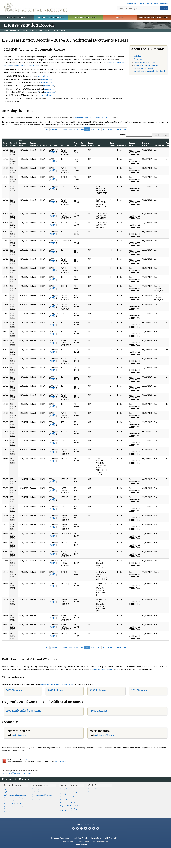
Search (164, 8)
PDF (51, 152)
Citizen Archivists (134, 3)
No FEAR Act (108, 838)
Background (139, 59)
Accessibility (64, 838)
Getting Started (66, 789)
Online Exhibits (9, 812)
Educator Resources (85, 17)
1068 (82, 129)
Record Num (13, 144)
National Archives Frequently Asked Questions (70, 793)
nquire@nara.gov (19, 735)
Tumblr (85, 828)
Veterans (35, 803)
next (119, 129)
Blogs (93, 828)
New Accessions (94, 792)
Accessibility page (62, 762)
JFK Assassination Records (39, 30)
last (124, 129)
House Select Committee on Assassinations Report (146, 66)
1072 (104, 129)
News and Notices (94, 789)
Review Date (145, 144)
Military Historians (38, 792)
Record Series (132, 144)
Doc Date (53, 145)
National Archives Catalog (13, 798)
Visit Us (119, 17)
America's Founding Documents (154, 17)
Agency (43, 145)
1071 (99, 129)
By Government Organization (15, 795)
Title (98, 145)
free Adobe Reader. (30, 760)
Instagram (81, 828)
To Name (83, 144)
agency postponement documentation (56, 684)
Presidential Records (12, 801)
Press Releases (98, 710)
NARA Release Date (22, 143)
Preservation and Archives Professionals (42, 796)
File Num (76, 144)
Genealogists (37, 789)
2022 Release (97, 690)
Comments (159, 145)
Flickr (97, 828)
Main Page (138, 56)
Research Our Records (17, 17)
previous (54, 129)
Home (6, 30)
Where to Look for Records (70, 803)
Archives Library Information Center (14, 808)
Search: (122, 134)
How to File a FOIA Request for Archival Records (71, 810)
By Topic (7, 789)
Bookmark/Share (150, 3)
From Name (91, 144)
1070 (93, 129)
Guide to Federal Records (69, 797)
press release (43, 76)
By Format (8, 792)
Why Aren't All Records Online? (71, 806)
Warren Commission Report (146, 62)
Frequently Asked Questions (23, 710)
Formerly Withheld (34, 144)
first (47, 129)
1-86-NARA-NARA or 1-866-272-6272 (85, 844)
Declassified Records (68, 800)
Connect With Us (85, 824)
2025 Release (14, 690)
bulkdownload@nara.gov (102, 669)
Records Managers (39, 800)
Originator (122, 145)
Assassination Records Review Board (149, 71)
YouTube (89, 828)
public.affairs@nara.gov (105, 735)
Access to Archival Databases (15, 804)
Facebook (73, 828)
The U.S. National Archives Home (35, 7)
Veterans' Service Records (51, 17)
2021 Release (139, 690)
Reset (165, 135)
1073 (110, 129)
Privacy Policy (76, 838)
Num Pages (112, 144)
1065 (65, 129)
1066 (70, 129)
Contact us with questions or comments (17, 773)
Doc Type (64, 145)
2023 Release (55, 690)
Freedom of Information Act (92, 838)
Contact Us (163, 3)
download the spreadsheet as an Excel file (90, 117)
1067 (76, 129)
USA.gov (117, 838)
